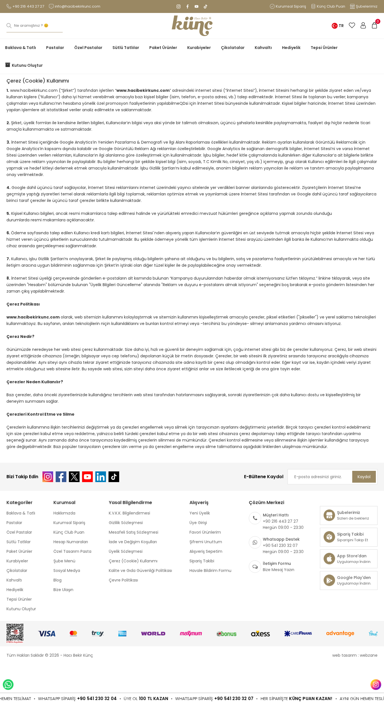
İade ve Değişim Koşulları (133, 542)
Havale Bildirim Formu (210, 570)
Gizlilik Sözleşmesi (126, 522)
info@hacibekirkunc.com (77, 6)
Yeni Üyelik (199, 513)
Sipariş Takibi (201, 561)
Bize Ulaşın (63, 589)
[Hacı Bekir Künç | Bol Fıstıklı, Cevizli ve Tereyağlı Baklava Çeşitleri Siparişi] (192, 25)
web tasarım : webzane (355, 655)
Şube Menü (64, 561)
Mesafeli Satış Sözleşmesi (133, 532)
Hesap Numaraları (70, 542)
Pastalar (55, 47)
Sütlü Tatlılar (125, 47)
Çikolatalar (233, 47)
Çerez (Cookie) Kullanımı (133, 561)
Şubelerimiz (367, 6)
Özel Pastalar (88, 47)
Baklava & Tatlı (20, 47)
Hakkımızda (64, 513)
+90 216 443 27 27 (28, 6)
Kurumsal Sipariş (291, 6)
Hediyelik (291, 47)
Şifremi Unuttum (205, 542)
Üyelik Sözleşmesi (126, 551)
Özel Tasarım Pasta (72, 551)
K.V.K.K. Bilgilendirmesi (129, 513)
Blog (57, 580)
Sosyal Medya (66, 570)
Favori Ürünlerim (205, 532)
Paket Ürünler (163, 47)
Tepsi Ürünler (324, 47)
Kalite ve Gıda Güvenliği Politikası (140, 570)
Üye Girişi (198, 522)
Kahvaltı (263, 47)
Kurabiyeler (199, 47)
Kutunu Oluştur (27, 65)
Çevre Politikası (123, 580)
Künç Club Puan (331, 6)
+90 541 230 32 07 (223, 698)
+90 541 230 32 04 (86, 698)
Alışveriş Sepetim (205, 551)
